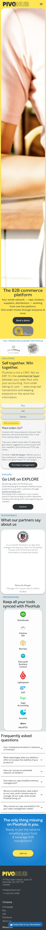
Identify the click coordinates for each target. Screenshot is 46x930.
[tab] (23, 405)
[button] (41, 4)
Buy (4, 910)
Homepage (7, 907)
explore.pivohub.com (11, 491)
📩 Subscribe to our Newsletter (25, 924)
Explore (23, 506)
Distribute (7, 917)
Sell (4, 914)
